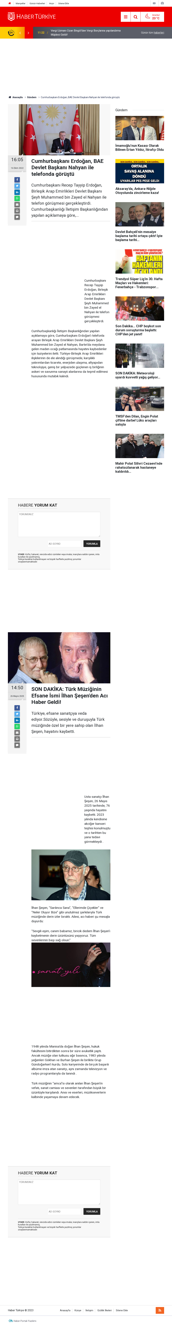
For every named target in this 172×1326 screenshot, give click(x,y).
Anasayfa (65, 1310)
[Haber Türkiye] (32, 16)
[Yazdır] (17, 211)
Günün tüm (152, 32)
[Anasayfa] (10, 3)
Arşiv (51, 3)
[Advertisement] (86, 67)
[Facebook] (17, 180)
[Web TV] (154, 3)
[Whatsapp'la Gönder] (17, 198)
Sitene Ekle (63, 3)
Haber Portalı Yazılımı (25, 1321)
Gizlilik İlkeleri (104, 1310)
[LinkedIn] (17, 192)
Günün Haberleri (37, 3)
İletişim (89, 1310)
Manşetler (20, 3)
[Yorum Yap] (17, 217)
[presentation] (20, 33)
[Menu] (126, 17)
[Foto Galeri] (162, 3)
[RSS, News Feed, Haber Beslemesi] (160, 1310)
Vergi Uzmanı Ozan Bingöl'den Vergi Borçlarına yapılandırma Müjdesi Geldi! (86, 32)
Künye (78, 1310)
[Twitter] (17, 186)
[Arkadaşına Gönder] (17, 204)
